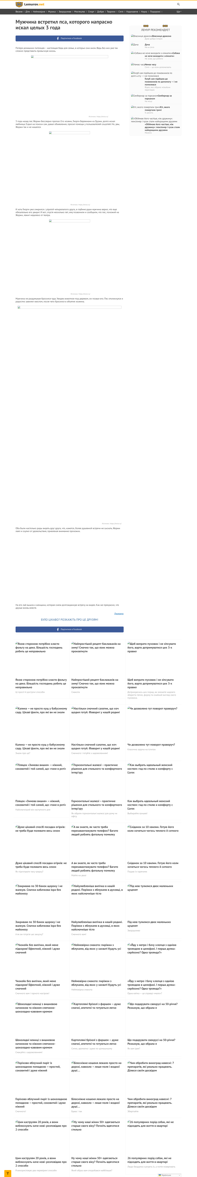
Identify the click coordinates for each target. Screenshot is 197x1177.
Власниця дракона (161, 36)
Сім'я (120, 11)
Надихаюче (132, 11)
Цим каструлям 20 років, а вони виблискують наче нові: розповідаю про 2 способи (41, 1161)
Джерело (119, 613)
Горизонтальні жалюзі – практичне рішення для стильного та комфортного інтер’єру (96, 804)
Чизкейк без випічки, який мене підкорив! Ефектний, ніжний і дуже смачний (37, 984)
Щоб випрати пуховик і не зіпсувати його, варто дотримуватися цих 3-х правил (150, 683)
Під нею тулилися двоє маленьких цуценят (149, 924)
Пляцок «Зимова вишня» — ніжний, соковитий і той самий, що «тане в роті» (40, 803)
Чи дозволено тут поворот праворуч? (151, 744)
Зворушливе (65, 11)
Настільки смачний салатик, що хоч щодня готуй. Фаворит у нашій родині (95, 746)
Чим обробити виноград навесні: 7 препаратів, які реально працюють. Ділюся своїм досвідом (149, 1102)
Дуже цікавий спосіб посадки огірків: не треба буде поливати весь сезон (41, 865)
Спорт (91, 11)
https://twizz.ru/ (102, 116)
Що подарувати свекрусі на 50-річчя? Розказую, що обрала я (151, 1042)
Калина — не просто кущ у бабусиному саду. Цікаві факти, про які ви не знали (40, 746)
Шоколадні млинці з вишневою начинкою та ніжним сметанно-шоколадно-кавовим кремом (35, 1043)
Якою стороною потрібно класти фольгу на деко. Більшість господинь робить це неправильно (41, 683)
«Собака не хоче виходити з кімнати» (162, 54)
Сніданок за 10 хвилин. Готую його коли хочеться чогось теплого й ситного (152, 865)
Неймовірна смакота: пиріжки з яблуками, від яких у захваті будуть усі (96, 983)
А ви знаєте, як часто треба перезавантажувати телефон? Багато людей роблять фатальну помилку (94, 866)
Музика (52, 11)
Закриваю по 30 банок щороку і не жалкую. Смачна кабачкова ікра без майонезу (38, 925)
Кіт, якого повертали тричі (157, 108)
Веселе (19, 11)
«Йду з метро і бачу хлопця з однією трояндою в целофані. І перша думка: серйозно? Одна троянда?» (151, 984)
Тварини (111, 11)
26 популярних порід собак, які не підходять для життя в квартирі (149, 1160)
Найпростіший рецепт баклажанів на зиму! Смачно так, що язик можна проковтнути (94, 683)
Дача (147, 44)
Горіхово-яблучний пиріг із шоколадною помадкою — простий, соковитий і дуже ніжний (41, 1102)
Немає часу (150, 64)
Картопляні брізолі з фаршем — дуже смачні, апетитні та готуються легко (94, 1042)
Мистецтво (79, 11)
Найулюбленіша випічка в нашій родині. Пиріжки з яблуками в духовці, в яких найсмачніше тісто (96, 925)
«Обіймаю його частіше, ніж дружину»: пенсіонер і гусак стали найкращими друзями (162, 127)
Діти (28, 11)
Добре (100, 11)
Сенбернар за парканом (158, 97)
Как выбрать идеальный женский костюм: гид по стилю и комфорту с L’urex (150, 804)
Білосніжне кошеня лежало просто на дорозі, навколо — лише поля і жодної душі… (95, 1102)
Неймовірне (39, 11)
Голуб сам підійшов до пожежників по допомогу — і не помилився (161, 81)
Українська (166, 1175)
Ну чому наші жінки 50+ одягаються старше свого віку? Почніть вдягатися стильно (95, 1161)
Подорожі (155, 11)
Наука (144, 11)
